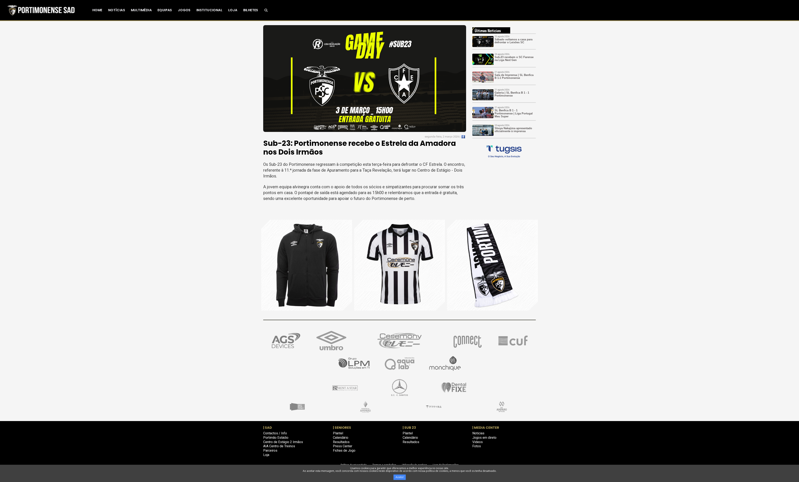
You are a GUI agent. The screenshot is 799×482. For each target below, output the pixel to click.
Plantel (338, 433)
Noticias (478, 433)
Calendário (340, 438)
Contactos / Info (275, 433)
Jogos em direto (484, 438)
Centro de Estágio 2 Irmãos (283, 442)
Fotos (476, 446)
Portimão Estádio (275, 438)
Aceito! (400, 477)
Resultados (341, 442)
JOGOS (184, 10)
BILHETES (250, 10)
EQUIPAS (165, 10)
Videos (477, 442)
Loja (266, 455)
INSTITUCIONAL (209, 10)
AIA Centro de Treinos (279, 446)
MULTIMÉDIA (141, 10)
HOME (97, 10)
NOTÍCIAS (116, 10)
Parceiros (270, 450)
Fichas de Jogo (344, 450)
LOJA (232, 10)
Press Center (342, 446)
